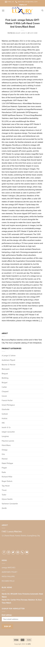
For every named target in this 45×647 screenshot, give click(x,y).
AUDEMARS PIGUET (9, 572)
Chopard (5, 391)
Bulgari (4, 382)
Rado (4, 472)
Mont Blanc (6, 445)
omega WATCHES (8, 567)
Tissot (4, 490)
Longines (5, 436)
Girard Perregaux (8, 405)
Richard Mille (7, 476)
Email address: (7, 615)
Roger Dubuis (7, 481)
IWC (3, 423)
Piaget (4, 467)
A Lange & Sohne (8, 355)
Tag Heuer (6, 485)
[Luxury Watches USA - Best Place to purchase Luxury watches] (22, 11)
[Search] (42, 10)
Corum (4, 396)
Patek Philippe (7, 463)
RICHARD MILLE (8, 581)
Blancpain (6, 369)
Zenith (4, 508)
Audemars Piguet (8, 360)
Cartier (4, 387)
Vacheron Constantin (10, 503)
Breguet (5, 373)
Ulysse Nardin (7, 499)
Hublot (4, 418)
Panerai (5, 459)
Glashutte (5, 409)
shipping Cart (23, 4)
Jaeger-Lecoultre (8, 432)
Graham (5, 414)
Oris (3, 454)
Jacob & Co (6, 427)
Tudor (4, 494)
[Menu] (3, 10)
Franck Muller (7, 400)
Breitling (5, 378)
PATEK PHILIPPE (8, 576)
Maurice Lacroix (8, 441)
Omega (4, 450)
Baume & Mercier (8, 364)
